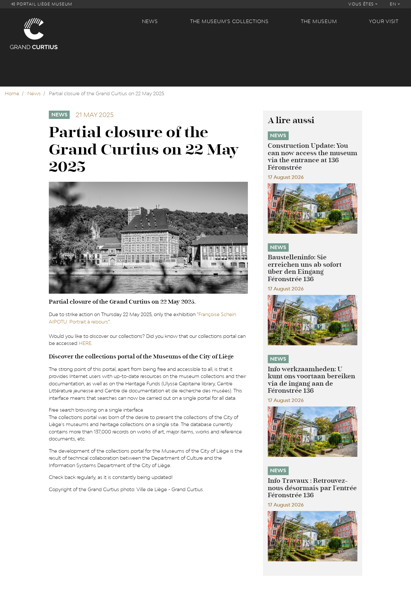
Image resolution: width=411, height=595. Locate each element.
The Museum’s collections (229, 21)
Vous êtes (361, 4)
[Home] (72, 33)
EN (394, 4)
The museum (319, 21)
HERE (85, 343)
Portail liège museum (44, 4)
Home (12, 93)
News (150, 21)
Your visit (383, 21)
